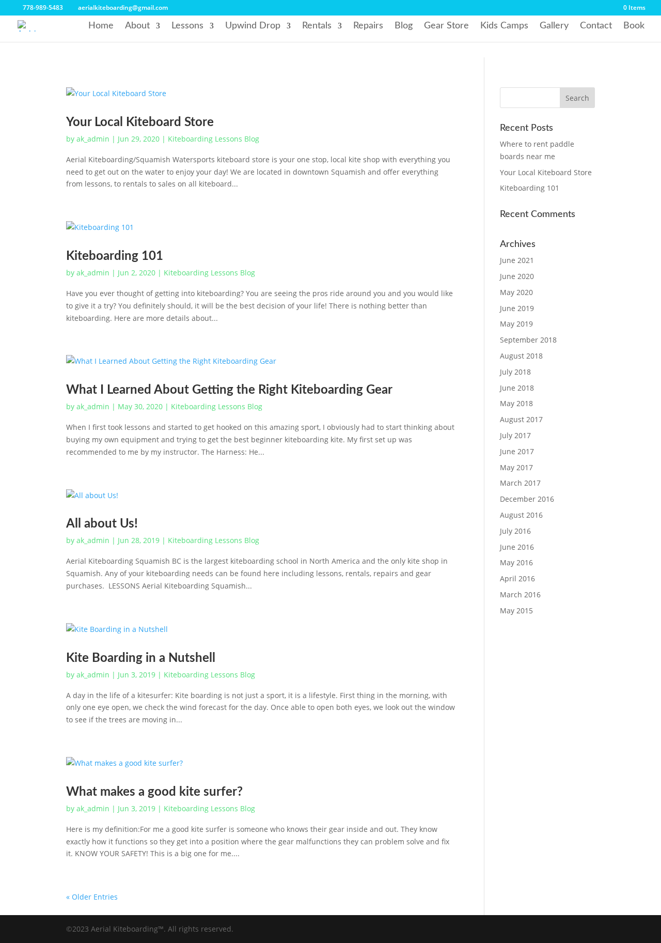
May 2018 (516, 403)
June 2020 (517, 276)
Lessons (187, 25)
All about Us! (102, 524)
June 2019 (517, 308)
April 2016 (517, 578)
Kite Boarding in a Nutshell (140, 658)
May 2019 (516, 324)
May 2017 (516, 467)
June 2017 (517, 451)
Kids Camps (504, 25)
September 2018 (528, 340)
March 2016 (520, 594)
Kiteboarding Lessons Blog (213, 139)
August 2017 (521, 419)
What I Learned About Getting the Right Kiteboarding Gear (229, 390)
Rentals (317, 25)
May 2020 (516, 292)
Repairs (368, 25)
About (137, 25)
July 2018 (515, 372)
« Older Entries (92, 897)
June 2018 (517, 388)
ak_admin (92, 139)
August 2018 (521, 356)
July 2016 (515, 531)
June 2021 (517, 260)
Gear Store (446, 25)
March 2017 (520, 483)
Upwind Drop (252, 25)
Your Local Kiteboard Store (140, 122)
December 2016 (527, 499)
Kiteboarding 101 (114, 256)
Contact (596, 25)
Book (633, 25)
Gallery (554, 25)
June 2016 (517, 547)
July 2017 (515, 435)
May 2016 (516, 562)
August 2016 (521, 515)
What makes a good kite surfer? (154, 792)
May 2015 (516, 610)
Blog (404, 25)
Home (101, 25)
